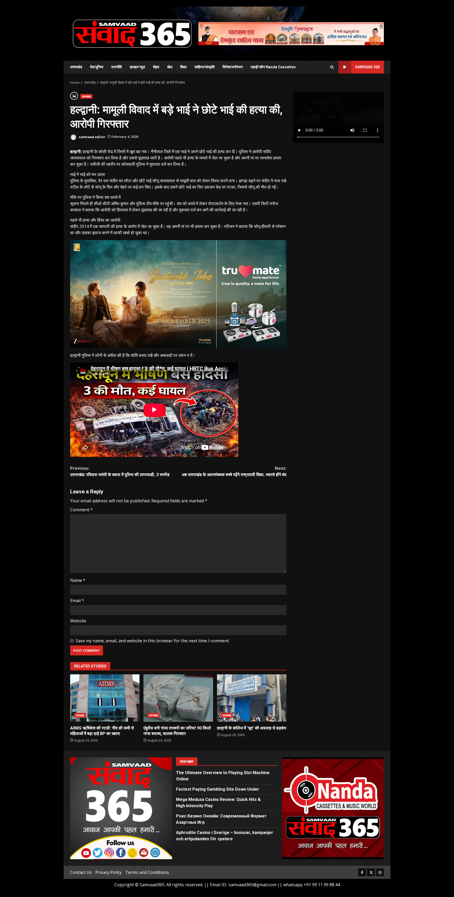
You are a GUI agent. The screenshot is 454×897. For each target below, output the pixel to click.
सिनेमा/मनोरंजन (233, 67)
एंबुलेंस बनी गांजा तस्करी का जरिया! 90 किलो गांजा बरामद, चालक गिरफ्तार (178, 698)
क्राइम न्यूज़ (137, 67)
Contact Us (81, 872)
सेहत (156, 67)
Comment (81, 510)
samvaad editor (91, 136)
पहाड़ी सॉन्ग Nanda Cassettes (273, 67)
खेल (169, 67)
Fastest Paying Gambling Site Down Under (217, 789)
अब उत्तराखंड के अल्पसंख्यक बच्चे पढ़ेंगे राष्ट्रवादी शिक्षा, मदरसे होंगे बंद (234, 471)
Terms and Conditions (147, 872)
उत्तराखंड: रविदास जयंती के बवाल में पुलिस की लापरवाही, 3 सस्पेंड (119, 471)
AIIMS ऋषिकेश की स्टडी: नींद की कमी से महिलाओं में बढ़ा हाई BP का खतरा (105, 698)
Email (77, 600)
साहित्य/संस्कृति (204, 67)
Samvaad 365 (367, 67)
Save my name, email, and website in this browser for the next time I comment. (153, 641)
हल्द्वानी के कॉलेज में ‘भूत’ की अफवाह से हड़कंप (251, 698)
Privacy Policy (108, 872)
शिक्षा (183, 67)
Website (78, 621)
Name (77, 580)
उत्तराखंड (76, 67)
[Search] (332, 67)
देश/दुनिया (96, 67)
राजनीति (116, 67)
